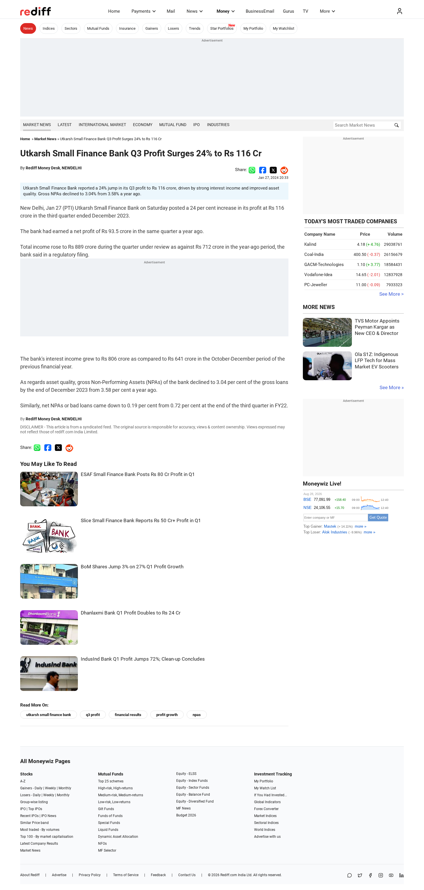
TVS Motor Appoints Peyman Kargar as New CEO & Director (377, 327)
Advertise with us (267, 837)
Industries (218, 124)
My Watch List (265, 788)
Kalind (310, 244)
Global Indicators (267, 802)
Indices (49, 28)
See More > (391, 294)
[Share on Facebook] (262, 169)
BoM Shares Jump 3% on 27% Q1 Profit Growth (132, 566)
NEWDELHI (72, 168)
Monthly (65, 788)
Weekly (50, 788)
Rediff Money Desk (43, 168)
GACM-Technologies (324, 264)
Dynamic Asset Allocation (118, 837)
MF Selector (107, 850)
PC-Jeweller (315, 284)
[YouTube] (391, 875)
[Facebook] (370, 875)
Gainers (151, 28)
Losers (173, 28)
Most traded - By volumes (39, 830)
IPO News (48, 816)
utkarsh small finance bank (48, 715)
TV (305, 11)
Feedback (158, 875)
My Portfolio (253, 28)
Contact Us (187, 875)
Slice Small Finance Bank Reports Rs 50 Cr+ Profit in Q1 (141, 520)
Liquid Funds (108, 830)
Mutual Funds (98, 28)
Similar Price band (34, 823)
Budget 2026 (186, 815)
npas (197, 715)
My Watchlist (283, 28)
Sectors (71, 28)
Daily (38, 788)
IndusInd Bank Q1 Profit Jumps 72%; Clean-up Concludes (143, 659)
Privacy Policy (90, 875)
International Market (102, 124)
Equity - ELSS (186, 774)
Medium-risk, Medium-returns (120, 795)
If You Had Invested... (270, 795)
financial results (128, 715)
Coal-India (314, 254)
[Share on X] (360, 875)
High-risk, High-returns (115, 788)
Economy (142, 124)
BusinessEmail (260, 11)
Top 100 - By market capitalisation (46, 837)
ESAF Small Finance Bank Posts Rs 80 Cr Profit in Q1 (138, 474)
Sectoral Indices (266, 823)
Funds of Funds (110, 816)
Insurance (127, 28)
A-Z (22, 781)
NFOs (102, 844)
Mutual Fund (172, 124)
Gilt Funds (106, 809)
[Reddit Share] (282, 169)
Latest (65, 124)
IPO (196, 124)
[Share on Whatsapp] (252, 169)
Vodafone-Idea (318, 274)
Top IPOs (35, 809)
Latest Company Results (39, 844)
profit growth (167, 715)
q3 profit (93, 715)
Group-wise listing (34, 802)
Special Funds (109, 823)
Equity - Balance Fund (193, 794)
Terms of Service (125, 875)
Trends (194, 28)
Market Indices (265, 816)
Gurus (288, 11)
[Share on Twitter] (273, 169)
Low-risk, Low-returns (114, 802)
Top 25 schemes (110, 781)
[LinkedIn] (401, 875)
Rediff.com (228, 875)
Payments (141, 11)
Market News (37, 124)
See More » (392, 387)
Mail (171, 11)
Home (114, 11)
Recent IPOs (29, 816)
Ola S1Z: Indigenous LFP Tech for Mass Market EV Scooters (377, 361)
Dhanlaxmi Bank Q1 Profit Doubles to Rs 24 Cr (131, 613)
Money (223, 11)
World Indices (264, 830)
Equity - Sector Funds (192, 788)
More (325, 11)
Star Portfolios (222, 28)
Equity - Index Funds (192, 781)
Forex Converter (266, 809)
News (192, 11)
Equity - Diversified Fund (195, 801)
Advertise (59, 875)
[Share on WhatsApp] (349, 875)
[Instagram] (380, 875)
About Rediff (30, 875)
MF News (183, 808)
